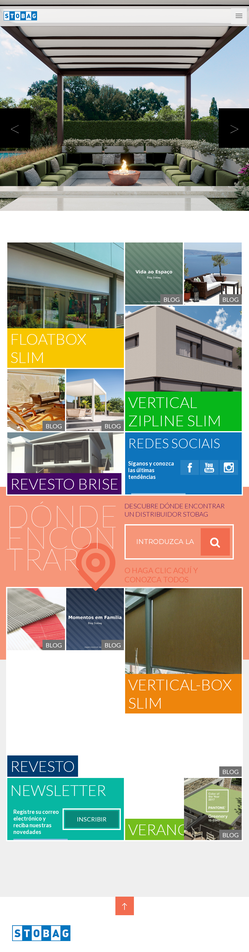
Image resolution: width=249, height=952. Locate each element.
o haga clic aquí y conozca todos (161, 575)
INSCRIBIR (92, 819)
